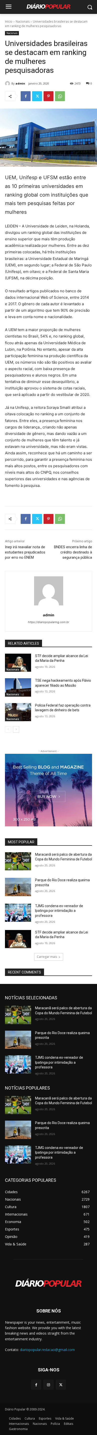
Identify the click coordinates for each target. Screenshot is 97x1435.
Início (8, 21)
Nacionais (23, 21)
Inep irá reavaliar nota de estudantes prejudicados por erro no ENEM (25, 552)
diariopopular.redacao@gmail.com (47, 1349)
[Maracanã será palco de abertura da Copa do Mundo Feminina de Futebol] (18, 861)
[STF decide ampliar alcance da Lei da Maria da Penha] (18, 663)
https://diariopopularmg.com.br (48, 622)
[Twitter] (37, 96)
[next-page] (16, 729)
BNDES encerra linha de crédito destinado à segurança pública (73, 552)
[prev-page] (8, 729)
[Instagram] (48, 1385)
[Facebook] (26, 96)
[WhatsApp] (60, 96)
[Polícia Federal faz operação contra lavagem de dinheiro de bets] (18, 712)
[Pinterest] (48, 96)
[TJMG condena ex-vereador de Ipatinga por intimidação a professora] (18, 913)
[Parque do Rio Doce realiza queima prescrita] (18, 887)
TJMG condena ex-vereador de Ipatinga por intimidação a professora (59, 911)
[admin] (8, 83)
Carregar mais (47, 957)
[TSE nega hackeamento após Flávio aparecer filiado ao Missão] (18, 687)
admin (20, 83)
